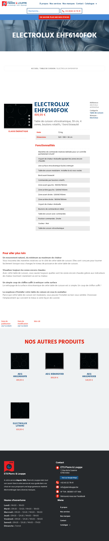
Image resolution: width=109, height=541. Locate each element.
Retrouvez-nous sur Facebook (72, 496)
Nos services (55, 3)
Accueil (34, 68)
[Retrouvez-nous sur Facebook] (57, 496)
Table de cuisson (47, 68)
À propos (43, 3)
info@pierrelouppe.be (69, 487)
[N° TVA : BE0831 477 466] (57, 491)
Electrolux (94, 117)
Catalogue (89, 3)
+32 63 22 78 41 (67, 483)
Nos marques (68, 3)
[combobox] (43, 11)
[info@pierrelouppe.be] (57, 487)
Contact (79, 3)
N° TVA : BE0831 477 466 (70, 492)
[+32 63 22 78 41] (57, 482)
